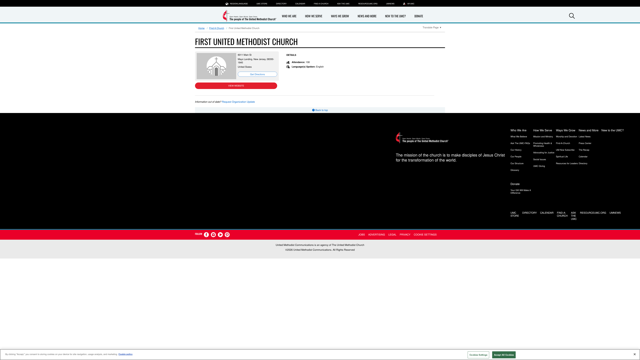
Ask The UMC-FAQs (520, 143)
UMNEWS (390, 3)
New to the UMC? (395, 16)
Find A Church (216, 28)
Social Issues (539, 159)
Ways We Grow (340, 16)
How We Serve (313, 16)
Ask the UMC (343, 3)
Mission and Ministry (543, 136)
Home (201, 28)
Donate (418, 16)
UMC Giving (539, 166)
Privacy (405, 234)
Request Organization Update (238, 102)
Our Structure (517, 163)
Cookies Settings (478, 354)
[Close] (634, 354)
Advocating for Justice (543, 152)
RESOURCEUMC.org (368, 3)
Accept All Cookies (504, 354)
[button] (572, 16)
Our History (516, 149)
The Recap (584, 149)
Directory (281, 3)
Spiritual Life (562, 156)
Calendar (300, 3)
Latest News (584, 136)
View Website (236, 85)
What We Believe (518, 136)
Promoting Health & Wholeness (542, 144)
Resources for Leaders (567, 163)
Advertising (376, 234)
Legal (392, 234)
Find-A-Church (321, 3)
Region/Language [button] (239, 3)
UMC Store (261, 3)
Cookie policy (125, 354)
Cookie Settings (425, 234)
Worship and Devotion (566, 136)
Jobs (361, 234)
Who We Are (289, 16)
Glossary (514, 170)
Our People (515, 156)
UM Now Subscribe (565, 149)
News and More (367, 16)
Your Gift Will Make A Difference (520, 191)
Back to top (321, 110)
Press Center (585, 143)
